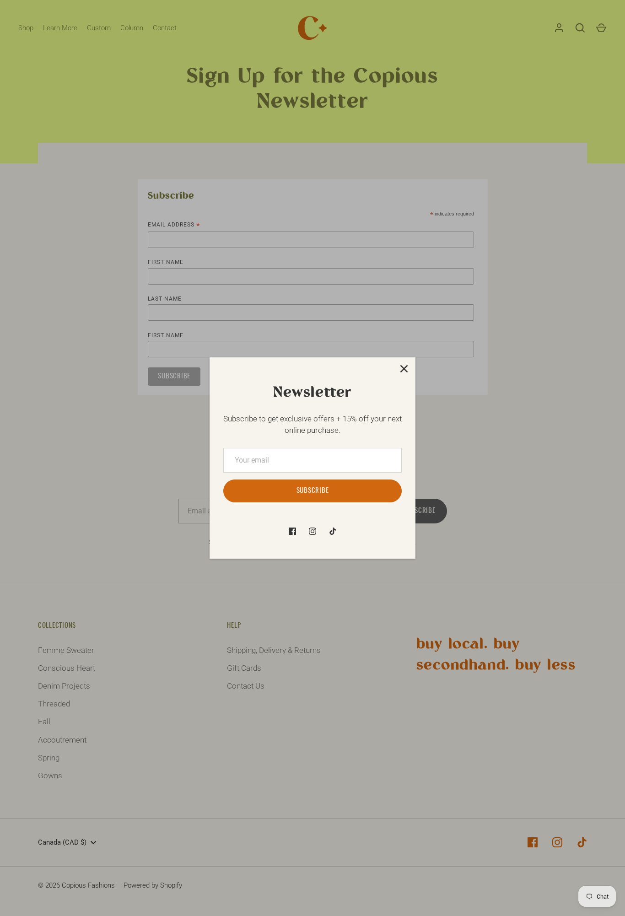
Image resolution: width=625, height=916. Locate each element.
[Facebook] (292, 531)
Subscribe (312, 490)
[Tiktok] (333, 531)
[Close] (404, 369)
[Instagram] (312, 531)
